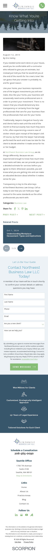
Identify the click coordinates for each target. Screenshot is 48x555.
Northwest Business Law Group (20, 152)
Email (6, 316)
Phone (6, 309)
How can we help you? (13, 331)
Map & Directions (24, 475)
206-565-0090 (24, 453)
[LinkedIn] (16, 515)
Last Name (8, 302)
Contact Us (24, 503)
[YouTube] (26, 515)
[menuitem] (18, 542)
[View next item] (20, 248)
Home (24, 487)
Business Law (20, 203)
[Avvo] (31, 515)
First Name (8, 295)
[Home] (23, 5)
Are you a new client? (12, 323)
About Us (24, 491)
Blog (24, 499)
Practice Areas (24, 495)
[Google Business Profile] (21, 515)
